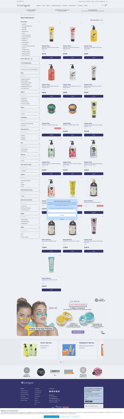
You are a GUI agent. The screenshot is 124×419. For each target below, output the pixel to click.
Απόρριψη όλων (75, 416)
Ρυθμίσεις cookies (65, 416)
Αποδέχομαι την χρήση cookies (51, 416)
